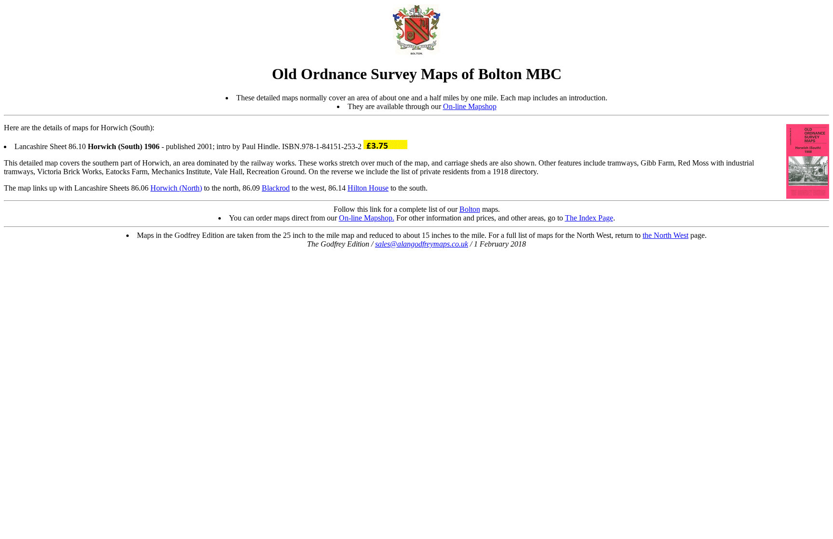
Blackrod (276, 188)
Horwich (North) (176, 188)
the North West (665, 235)
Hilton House (368, 188)
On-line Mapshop (470, 106)
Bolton (469, 209)
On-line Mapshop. (366, 218)
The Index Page (589, 218)
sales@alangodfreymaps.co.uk (421, 244)
